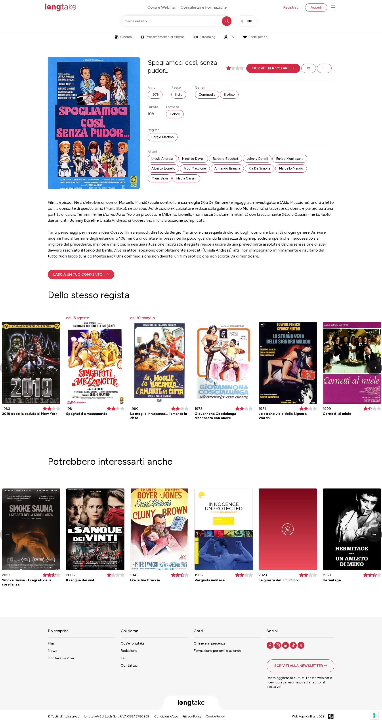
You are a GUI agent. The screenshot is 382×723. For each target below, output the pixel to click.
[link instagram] (278, 645)
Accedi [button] (316, 7)
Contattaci (129, 665)
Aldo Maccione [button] (195, 168)
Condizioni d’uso (166, 716)
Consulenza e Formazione (204, 7)
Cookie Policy (215, 716)
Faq (123, 658)
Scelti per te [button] (257, 37)
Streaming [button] (207, 37)
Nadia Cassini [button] (186, 178)
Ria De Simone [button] (259, 168)
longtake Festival (61, 658)
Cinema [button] (126, 37)
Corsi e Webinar (161, 7)
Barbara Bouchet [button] (225, 159)
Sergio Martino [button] (162, 137)
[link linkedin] (286, 645)
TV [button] (232, 37)
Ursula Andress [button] (162, 159)
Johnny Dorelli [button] (257, 159)
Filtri (249, 21)
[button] (273, 68)
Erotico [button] (229, 95)
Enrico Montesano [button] (290, 159)
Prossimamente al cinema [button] (165, 37)
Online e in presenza (209, 643)
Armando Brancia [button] (227, 168)
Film (51, 643)
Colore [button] (175, 114)
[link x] (301, 645)
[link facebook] (270, 645)
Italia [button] (178, 95)
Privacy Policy (192, 716)
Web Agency (300, 716)
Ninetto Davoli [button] (193, 159)
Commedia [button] (207, 95)
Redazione (129, 651)
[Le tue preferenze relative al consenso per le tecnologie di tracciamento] (374, 715)
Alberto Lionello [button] (163, 168)
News (52, 651)
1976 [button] (155, 95)
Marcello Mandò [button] (291, 168)
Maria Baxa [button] (159, 178)
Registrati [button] (290, 7)
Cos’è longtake (133, 643)
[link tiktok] (294, 645)
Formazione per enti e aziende (217, 651)
